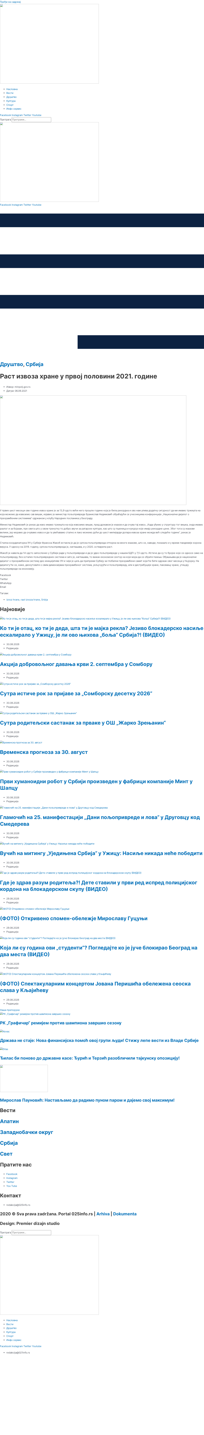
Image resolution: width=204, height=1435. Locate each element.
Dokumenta (125, 1213)
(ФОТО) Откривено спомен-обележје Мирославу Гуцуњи (74, 918)
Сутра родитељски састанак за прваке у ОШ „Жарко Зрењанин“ (83, 723)
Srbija (44, 599)
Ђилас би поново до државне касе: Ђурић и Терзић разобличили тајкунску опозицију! (90, 1058)
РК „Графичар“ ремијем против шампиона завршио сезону (60, 1022)
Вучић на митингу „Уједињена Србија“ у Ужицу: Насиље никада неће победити (101, 853)
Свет (6, 1154)
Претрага (5, 119)
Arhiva (103, 1213)
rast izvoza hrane (30, 599)
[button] (102, 575)
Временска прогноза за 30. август (44, 752)
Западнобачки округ (26, 1132)
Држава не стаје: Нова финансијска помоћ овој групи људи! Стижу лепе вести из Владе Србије (99, 1040)
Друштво (11, 364)
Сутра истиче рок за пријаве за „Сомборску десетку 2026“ (76, 693)
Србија (35, 364)
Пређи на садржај (10, 1)
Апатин (9, 1121)
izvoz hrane (12, 599)
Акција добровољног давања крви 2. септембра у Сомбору (76, 664)
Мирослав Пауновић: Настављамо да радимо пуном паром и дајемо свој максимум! (87, 1100)
